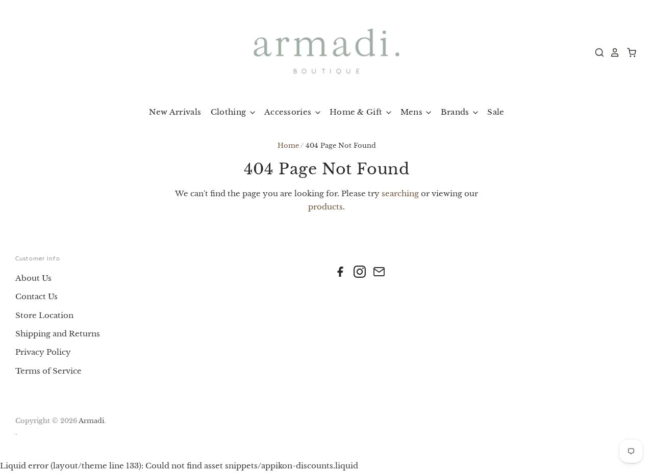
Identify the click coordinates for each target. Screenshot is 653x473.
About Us (33, 278)
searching (400, 193)
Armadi (91, 420)
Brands (456, 112)
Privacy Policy (43, 352)
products (325, 207)
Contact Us (36, 296)
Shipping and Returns (57, 333)
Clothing (229, 112)
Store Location (44, 315)
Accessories (289, 112)
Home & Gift (357, 112)
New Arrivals (175, 112)
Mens (412, 112)
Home (288, 145)
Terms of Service (48, 371)
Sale (495, 112)
